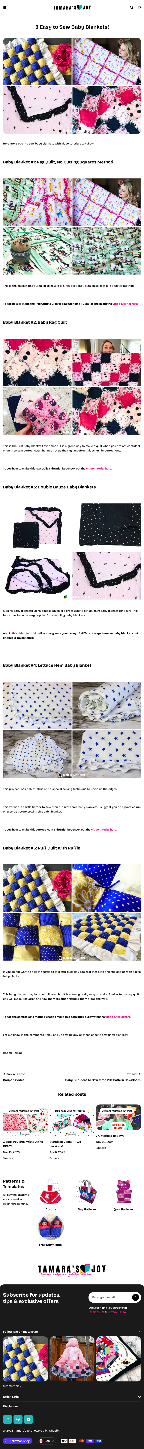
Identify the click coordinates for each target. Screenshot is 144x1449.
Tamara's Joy (22, 1430)
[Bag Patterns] (87, 1195)
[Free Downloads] (50, 1230)
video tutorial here (125, 303)
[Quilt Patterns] (123, 1195)
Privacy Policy (116, 1312)
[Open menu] (5, 7)
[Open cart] (139, 7)
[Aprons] (50, 1195)
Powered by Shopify (46, 1430)
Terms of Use (96, 1312)
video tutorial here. (104, 829)
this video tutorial (24, 633)
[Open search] (131, 7)
